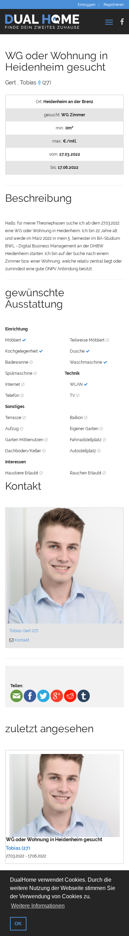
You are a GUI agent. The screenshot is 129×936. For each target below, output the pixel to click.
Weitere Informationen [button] (38, 906)
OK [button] (18, 923)
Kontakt (21, 640)
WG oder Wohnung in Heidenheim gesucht (54, 839)
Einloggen (86, 5)
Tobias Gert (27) (23, 630)
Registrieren (114, 5)
